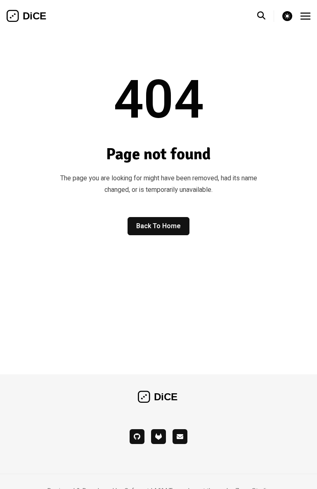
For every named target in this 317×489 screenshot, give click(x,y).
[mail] (180, 436)
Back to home (158, 226)
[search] (265, 16)
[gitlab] (158, 436)
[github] (137, 436)
